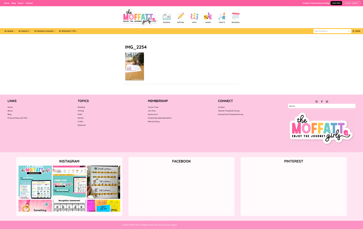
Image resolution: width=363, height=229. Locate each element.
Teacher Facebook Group (229, 111)
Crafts (80, 121)
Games (81, 118)
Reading (81, 107)
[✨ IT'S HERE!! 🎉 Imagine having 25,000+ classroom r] (35, 182)
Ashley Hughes (170, 225)
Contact (29, 3)
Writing (81, 111)
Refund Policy (153, 121)
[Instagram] (316, 101)
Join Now (336, 3)
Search (349, 31)
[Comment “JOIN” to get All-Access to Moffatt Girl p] (69, 182)
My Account (153, 114)
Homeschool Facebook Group (230, 114)
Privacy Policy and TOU (17, 118)
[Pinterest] (327, 101)
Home (6, 3)
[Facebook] (322, 101)
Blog (14, 3)
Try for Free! (153, 107)
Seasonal (82, 125)
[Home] (140, 17)
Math (80, 114)
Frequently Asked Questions (160, 118)
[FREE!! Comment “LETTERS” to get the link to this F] (103, 182)
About (20, 3)
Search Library (352, 3)
